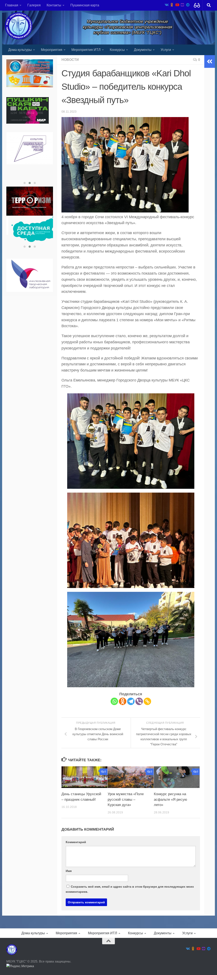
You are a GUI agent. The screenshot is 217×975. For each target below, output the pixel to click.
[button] (24, 183)
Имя (69, 871)
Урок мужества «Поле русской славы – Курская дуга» (126, 799)
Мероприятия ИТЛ (86, 50)
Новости (70, 59)
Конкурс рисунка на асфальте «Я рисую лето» (170, 799)
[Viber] (139, 701)
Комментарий (76, 842)
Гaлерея (34, 5)
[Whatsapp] (114, 701)
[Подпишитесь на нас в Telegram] (187, 5)
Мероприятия (51, 50)
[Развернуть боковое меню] (209, 61)
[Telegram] (131, 701)
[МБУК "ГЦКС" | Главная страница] (18, 26)
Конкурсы (117, 50)
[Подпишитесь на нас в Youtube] (177, 5)
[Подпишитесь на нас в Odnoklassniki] (172, 5)
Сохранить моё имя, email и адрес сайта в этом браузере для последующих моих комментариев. (130, 889)
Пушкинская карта (84, 5)
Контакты (54, 5)
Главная (11, 5)
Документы (143, 50)
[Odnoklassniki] (122, 701)
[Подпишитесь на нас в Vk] (166, 5)
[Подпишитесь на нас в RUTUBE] (182, 5)
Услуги (166, 50)
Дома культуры (20, 50)
